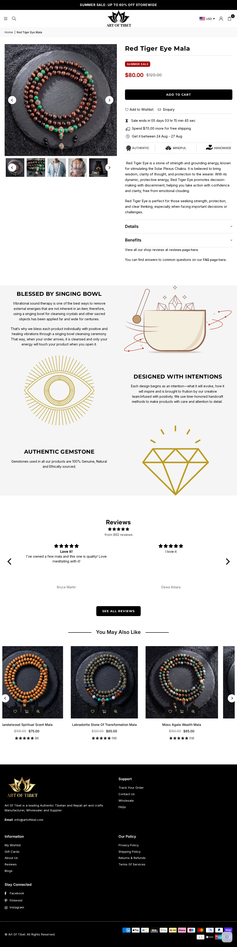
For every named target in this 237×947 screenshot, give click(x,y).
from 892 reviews (119, 534)
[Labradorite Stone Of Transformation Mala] (41, 682)
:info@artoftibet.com (28, 820)
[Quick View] (52, 711)
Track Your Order (131, 787)
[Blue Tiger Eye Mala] (196, 682)
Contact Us (126, 794)
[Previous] (12, 100)
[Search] (14, 18)
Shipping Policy (129, 851)
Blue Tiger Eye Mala (196, 725)
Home (9, 32)
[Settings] (221, 18)
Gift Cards (12, 851)
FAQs (122, 807)
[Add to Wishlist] (29, 711)
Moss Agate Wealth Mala (118, 725)
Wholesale (126, 800)
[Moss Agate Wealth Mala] (118, 682)
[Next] (109, 100)
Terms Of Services (131, 864)
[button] (229, 18)
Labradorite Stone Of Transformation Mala (41, 725)
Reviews (11, 864)
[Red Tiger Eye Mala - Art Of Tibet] (36, 167)
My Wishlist (13, 845)
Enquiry (168, 109)
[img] (118, 529)
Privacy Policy (128, 845)
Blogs (8, 871)
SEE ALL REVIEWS (118, 611)
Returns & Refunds (132, 858)
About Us (11, 858)
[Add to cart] (41, 711)
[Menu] (5, 18)
